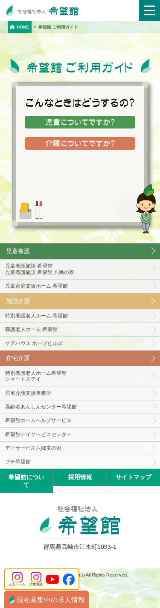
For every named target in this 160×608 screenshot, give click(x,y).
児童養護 (18, 251)
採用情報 (80, 477)
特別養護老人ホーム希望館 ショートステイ (36, 376)
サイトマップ (133, 477)
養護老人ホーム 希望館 (31, 329)
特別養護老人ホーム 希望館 (36, 316)
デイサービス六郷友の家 (33, 448)
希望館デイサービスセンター (38, 434)
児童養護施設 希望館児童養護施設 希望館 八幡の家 (39, 269)
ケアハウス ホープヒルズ (34, 343)
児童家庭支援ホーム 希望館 (36, 286)
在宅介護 (18, 357)
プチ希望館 (18, 462)
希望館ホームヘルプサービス (38, 420)
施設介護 (18, 300)
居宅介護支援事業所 (28, 393)
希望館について (26, 481)
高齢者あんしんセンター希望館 (41, 407)
